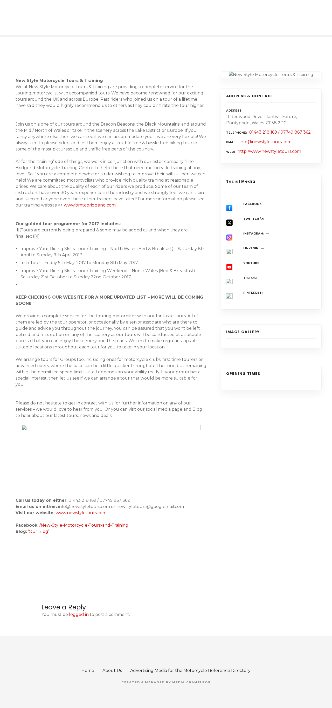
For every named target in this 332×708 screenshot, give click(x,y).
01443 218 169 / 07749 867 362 (280, 132)
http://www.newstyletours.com (269, 151)
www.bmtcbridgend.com (90, 205)
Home (87, 670)
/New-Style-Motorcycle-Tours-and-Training (83, 525)
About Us (112, 670)
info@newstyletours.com (266, 141)
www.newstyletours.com (81, 512)
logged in (79, 614)
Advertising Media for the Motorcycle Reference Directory (190, 670)
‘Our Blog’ (38, 531)
